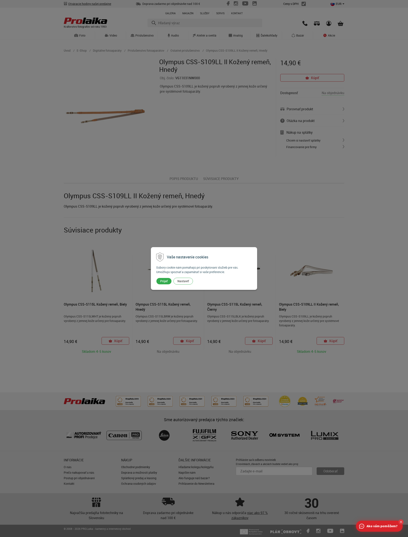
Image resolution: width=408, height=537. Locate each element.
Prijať (164, 281)
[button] (401, 521)
